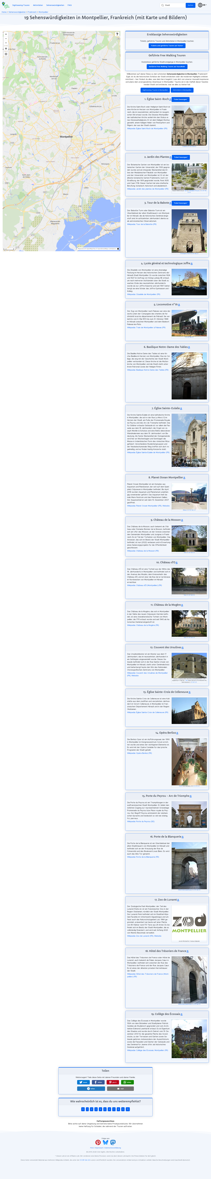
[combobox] (173, 5)
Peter (180, 786)
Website (166, 506)
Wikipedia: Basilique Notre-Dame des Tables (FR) (147, 370)
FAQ (70, 5)
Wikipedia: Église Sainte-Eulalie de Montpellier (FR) (148, 452)
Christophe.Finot (185, 253)
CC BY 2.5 (194, 682)
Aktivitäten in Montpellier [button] (182, 90)
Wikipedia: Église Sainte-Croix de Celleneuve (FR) (147, 712)
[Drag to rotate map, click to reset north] (6, 43)
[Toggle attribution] (118, 248)
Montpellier (43, 12)
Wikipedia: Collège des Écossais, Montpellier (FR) (147, 1050)
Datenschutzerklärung (113, 1148)
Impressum (99, 1148)
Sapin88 (185, 1058)
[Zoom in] (6, 34)
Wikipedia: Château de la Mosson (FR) (143, 551)
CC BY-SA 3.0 (190, 337)
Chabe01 (184, 146)
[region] (61, 141)
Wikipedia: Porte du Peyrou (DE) (141, 821)
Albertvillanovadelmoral (185, 890)
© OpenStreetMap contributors (106, 248)
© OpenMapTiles (90, 248)
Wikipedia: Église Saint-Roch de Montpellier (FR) (147, 128)
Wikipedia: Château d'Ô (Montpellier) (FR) (144, 585)
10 (128, 1109)
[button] (83, 1082)
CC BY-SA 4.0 (192, 146)
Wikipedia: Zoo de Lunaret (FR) (140, 936)
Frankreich (32, 12)
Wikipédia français (194, 190)
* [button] (180, 99)
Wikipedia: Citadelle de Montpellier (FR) (143, 294)
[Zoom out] (6, 38)
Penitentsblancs (184, 467)
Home (4, 12)
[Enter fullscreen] (6, 54)
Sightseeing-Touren (21, 5)
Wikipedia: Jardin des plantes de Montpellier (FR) (147, 189)
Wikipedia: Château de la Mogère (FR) (143, 625)
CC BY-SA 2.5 (194, 253)
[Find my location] (6, 48)
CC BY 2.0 (196, 786)
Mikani (185, 510)
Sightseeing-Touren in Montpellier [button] (155, 90)
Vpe (185, 190)
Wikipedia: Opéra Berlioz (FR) (139, 753)
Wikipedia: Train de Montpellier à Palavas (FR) (146, 327)
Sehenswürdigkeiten (55, 5)
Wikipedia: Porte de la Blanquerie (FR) (143, 857)
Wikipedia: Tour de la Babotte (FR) (141, 224)
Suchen (190, 5)
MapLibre (81, 248)
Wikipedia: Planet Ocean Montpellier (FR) (144, 506)
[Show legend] (117, 34)
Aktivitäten (38, 5)
